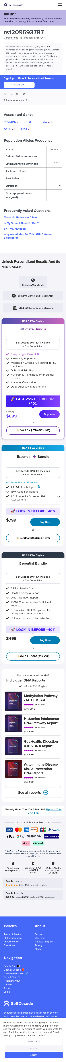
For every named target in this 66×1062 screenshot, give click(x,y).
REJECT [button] (33, 1048)
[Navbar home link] (14, 5)
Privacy (39, 945)
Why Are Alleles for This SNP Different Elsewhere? (28, 236)
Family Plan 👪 (12, 966)
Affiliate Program (44, 941)
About (7, 988)
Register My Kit (12, 980)
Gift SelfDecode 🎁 (14, 969)
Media (38, 949)
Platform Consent (13, 938)
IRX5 (24, 128)
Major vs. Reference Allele (20, 217)
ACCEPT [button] (33, 1055)
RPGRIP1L (10, 122)
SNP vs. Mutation (15, 228)
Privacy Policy (11, 941)
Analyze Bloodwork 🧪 (16, 973)
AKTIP (7, 128)
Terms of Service (12, 934)
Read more (48, 21)
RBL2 (44, 122)
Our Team (40, 938)
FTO (28, 122)
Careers (8, 984)
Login (7, 991)
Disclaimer (9, 945)
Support (39, 934)
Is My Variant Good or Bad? (21, 223)
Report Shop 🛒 (12, 977)
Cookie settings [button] (34, 1042)
